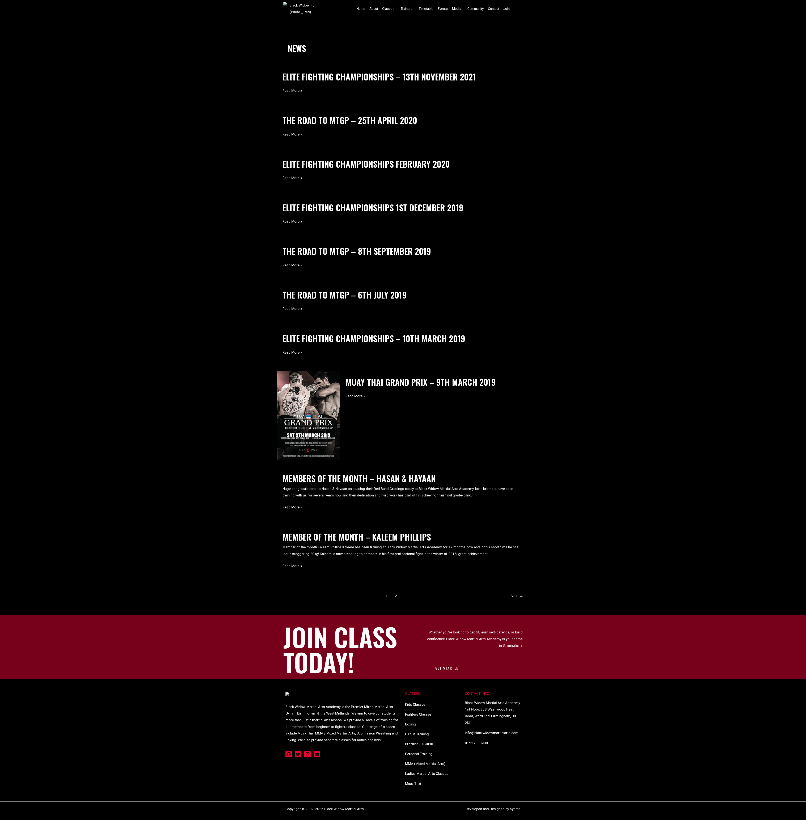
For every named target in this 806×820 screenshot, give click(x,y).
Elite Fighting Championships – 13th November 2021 (379, 76)
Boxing (410, 724)
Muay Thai (413, 783)
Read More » (292, 90)
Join (506, 9)
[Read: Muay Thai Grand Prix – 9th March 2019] (308, 415)
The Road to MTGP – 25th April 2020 (350, 120)
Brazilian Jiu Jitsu (419, 744)
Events (443, 9)
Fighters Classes (418, 714)
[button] (389, 9)
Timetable (426, 9)
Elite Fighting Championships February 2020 (366, 164)
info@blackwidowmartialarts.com (491, 733)
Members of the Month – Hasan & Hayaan (359, 478)
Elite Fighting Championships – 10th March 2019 (374, 338)
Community (475, 9)
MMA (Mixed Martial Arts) (425, 764)
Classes (388, 9)
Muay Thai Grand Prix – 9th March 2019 (420, 382)
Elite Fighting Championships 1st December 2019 (373, 207)
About (373, 9)
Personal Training (418, 754)
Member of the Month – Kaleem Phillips (357, 536)
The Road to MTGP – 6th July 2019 (345, 294)
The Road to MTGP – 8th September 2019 (357, 251)
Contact (493, 9)
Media (456, 9)
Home (360, 9)
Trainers (406, 9)
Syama (515, 809)
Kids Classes (415, 704)
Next (517, 596)
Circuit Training (417, 734)
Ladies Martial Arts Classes (426, 773)
